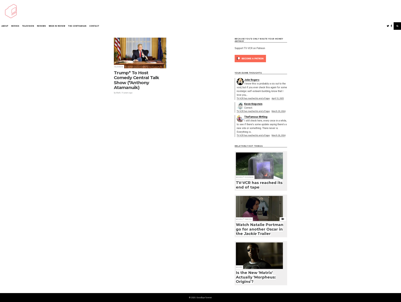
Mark (118, 93)
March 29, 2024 (278, 111)
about (4, 26)
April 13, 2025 (278, 98)
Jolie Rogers (251, 79)
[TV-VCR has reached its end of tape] (259, 163)
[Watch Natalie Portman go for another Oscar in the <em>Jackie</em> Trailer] (259, 206)
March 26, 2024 (278, 135)
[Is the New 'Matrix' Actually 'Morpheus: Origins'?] (259, 253)
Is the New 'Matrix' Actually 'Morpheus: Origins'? (256, 277)
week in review (57, 26)
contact (94, 26)
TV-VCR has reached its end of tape (253, 98)
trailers (248, 219)
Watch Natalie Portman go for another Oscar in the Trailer (259, 229)
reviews (41, 26)
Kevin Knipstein (253, 103)
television (28, 26)
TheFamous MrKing (255, 116)
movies (15, 26)
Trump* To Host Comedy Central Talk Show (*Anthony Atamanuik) (136, 80)
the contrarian (77, 26)
